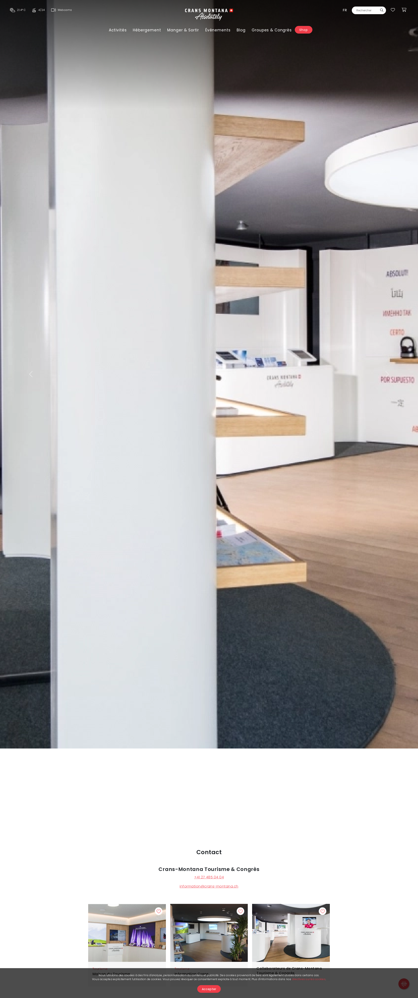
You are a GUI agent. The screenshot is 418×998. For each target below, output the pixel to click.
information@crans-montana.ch (209, 886)
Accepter (209, 989)
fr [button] (345, 10)
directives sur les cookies (308, 979)
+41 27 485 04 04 (209, 877)
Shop (303, 30)
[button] (31, 374)
